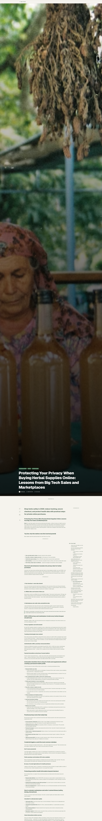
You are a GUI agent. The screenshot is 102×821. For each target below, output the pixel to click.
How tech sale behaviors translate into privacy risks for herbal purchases (77, 548)
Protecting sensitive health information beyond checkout (76, 589)
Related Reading (75, 606)
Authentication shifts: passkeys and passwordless (78, 568)
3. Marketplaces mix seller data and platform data (77, 557)
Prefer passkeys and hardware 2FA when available (78, 583)
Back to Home (23, 1)
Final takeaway (73, 605)
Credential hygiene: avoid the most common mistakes (77, 579)
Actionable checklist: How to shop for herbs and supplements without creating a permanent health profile (77, 573)
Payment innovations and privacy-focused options (77, 571)
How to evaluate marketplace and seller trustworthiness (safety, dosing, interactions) (77, 591)
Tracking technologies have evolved (77, 566)
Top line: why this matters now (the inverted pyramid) (77, 546)
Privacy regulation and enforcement (77, 563)
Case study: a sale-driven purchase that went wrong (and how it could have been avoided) (77, 600)
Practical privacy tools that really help (76, 577)
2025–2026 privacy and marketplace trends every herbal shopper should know (76, 560)
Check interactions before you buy (77, 597)
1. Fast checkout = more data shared (78, 552)
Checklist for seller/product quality (77, 595)
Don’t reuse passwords (77, 581)
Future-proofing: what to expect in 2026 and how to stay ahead (77, 603)
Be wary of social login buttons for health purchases (78, 586)
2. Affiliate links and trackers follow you (77, 555)
